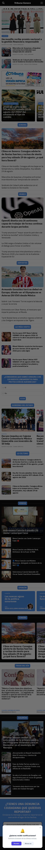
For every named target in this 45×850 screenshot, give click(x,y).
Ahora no (28, 843)
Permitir (16, 843)
